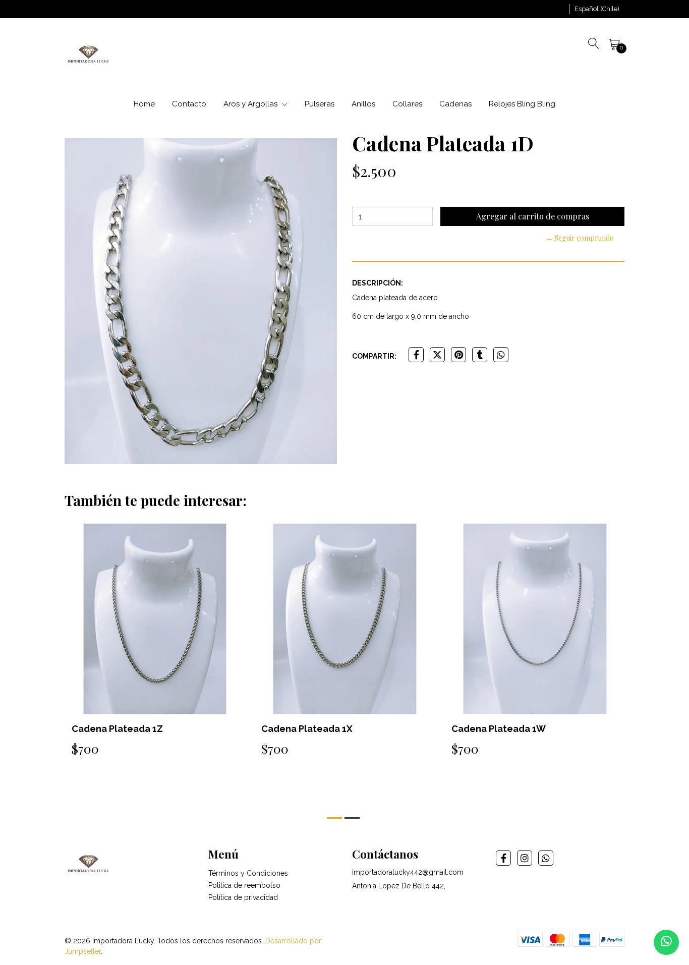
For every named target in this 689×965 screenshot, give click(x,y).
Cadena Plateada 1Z (117, 728)
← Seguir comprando (580, 238)
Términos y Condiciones (248, 873)
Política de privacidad (243, 897)
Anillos (363, 103)
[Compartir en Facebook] (416, 355)
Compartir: (374, 356)
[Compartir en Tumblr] (480, 355)
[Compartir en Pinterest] (458, 355)
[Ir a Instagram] (525, 858)
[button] (596, 9)
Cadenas (455, 103)
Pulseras (319, 103)
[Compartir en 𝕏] (437, 355)
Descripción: (377, 283)
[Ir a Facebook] (503, 858)
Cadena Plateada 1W (498, 728)
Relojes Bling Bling (522, 103)
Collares (407, 103)
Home (144, 103)
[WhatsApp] (546, 858)
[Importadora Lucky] (88, 53)
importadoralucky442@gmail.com (408, 872)
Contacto (189, 103)
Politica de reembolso (244, 885)
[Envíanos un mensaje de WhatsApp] (666, 942)
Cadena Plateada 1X (307, 728)
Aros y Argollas (251, 103)
